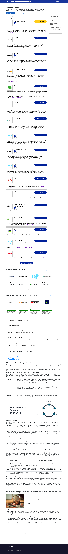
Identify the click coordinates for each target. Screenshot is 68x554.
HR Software (51, 17)
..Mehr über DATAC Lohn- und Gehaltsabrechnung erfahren (23, 247)
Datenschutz (17, 550)
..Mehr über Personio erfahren (17, 65)
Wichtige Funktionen (11, 357)
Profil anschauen (40, 37)
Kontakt (8, 550)
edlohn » (8, 308)
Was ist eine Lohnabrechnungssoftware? (14, 356)
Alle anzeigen (49, 269)
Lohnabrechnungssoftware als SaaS (13, 359)
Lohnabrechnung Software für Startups (44, 535)
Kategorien (9, 548)
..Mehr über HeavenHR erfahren (16, 113)
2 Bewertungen (16, 137)
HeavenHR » (9, 282)
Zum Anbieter (40, 21)
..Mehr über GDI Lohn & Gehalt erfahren (17, 81)
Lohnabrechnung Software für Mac (29, 535)
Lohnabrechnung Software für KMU (42, 533)
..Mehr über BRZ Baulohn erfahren (31, 224)
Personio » (21, 282)
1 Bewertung (15, 152)
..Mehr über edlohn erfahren (18, 48)
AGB (20, 550)
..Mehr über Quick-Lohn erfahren (30, 235)
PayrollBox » (44, 282)
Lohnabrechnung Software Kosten (12, 538)
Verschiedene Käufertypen (12, 360)
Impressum (12, 550)
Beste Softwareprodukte (10, 13)
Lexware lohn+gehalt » (34, 308)
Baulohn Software (52, 20)
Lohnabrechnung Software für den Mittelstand (14, 535)
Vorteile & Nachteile (11, 358)
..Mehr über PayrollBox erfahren (12, 129)
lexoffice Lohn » (22, 308)
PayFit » (31, 282)
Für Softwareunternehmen (24, 548)
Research (12, 548)
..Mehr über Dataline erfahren (17, 97)
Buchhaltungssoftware (53, 19)
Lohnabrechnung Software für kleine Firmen (27, 533)
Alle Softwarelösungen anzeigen (26, 263)
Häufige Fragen (18, 13)
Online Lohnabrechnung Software (12, 533)
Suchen (29, 1)
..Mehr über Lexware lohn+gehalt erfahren (24, 159)
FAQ (19, 548)
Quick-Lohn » (44, 308)
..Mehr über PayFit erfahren (38, 144)
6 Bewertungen (16, 24)
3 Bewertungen (16, 56)
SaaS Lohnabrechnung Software (25, 445)
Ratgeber (22, 13)
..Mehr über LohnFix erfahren (28, 173)
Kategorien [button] (58, 1)
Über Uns (16, 548)
